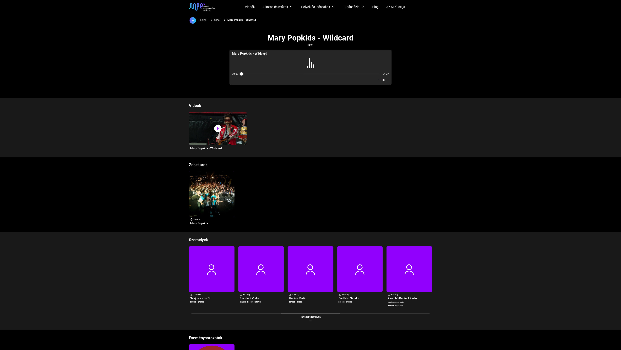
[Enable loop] (234, 80)
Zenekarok (198, 165)
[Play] (310, 80)
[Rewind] (303, 80)
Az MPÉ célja (395, 7)
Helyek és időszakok (315, 7)
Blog (375, 7)
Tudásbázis (351, 7)
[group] (310, 67)
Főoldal (203, 20)
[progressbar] (310, 74)
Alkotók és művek (275, 7)
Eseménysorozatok (205, 338)
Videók (250, 7)
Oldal (217, 20)
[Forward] (317, 80)
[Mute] (375, 80)
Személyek (198, 240)
